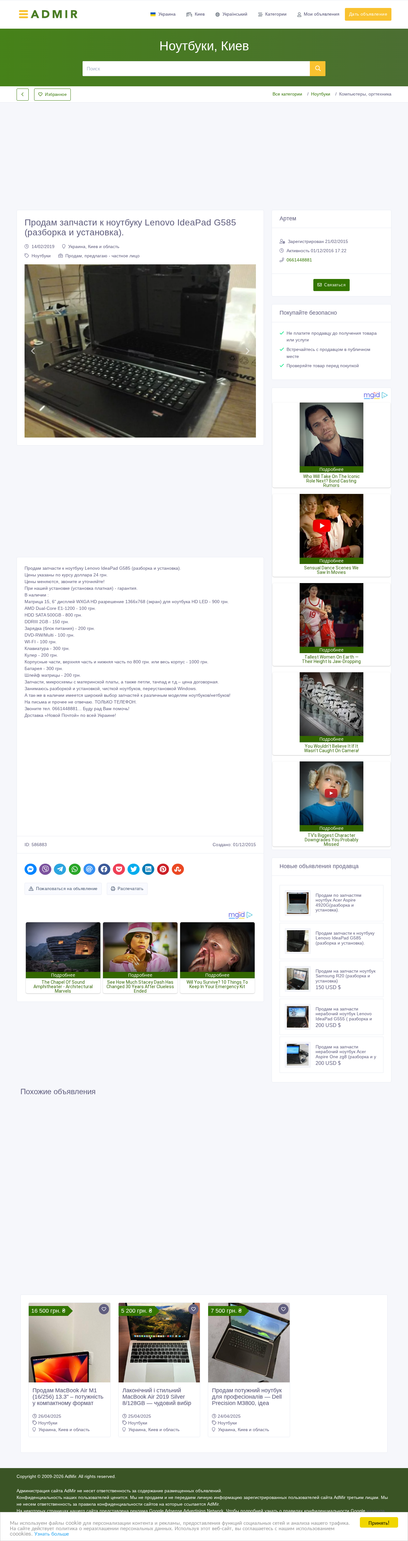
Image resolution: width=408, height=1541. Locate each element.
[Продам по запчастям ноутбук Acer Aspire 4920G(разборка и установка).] (300, 903)
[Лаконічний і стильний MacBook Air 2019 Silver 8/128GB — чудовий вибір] (159, 1343)
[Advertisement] (204, 151)
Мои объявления (321, 14)
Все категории (287, 93)
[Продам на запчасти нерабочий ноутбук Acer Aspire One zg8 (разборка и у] (300, 1054)
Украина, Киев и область (93, 246)
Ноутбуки (320, 93)
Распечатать (130, 888)
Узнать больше (51, 1533)
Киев (200, 14)
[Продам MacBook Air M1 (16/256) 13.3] (69, 1375)
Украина (167, 14)
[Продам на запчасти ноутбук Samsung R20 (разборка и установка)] (300, 979)
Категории (276, 14)
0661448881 (299, 259)
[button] (32, 351)
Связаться (335, 284)
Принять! (379, 1522)
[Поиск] (318, 68)
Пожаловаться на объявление (66, 888)
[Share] (31, 869)
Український (234, 14)
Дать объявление (368, 14)
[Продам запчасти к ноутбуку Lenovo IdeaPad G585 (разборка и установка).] (300, 941)
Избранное (56, 94)
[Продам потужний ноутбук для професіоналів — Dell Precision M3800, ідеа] (249, 1375)
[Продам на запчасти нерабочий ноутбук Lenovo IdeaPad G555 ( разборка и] (300, 1017)
